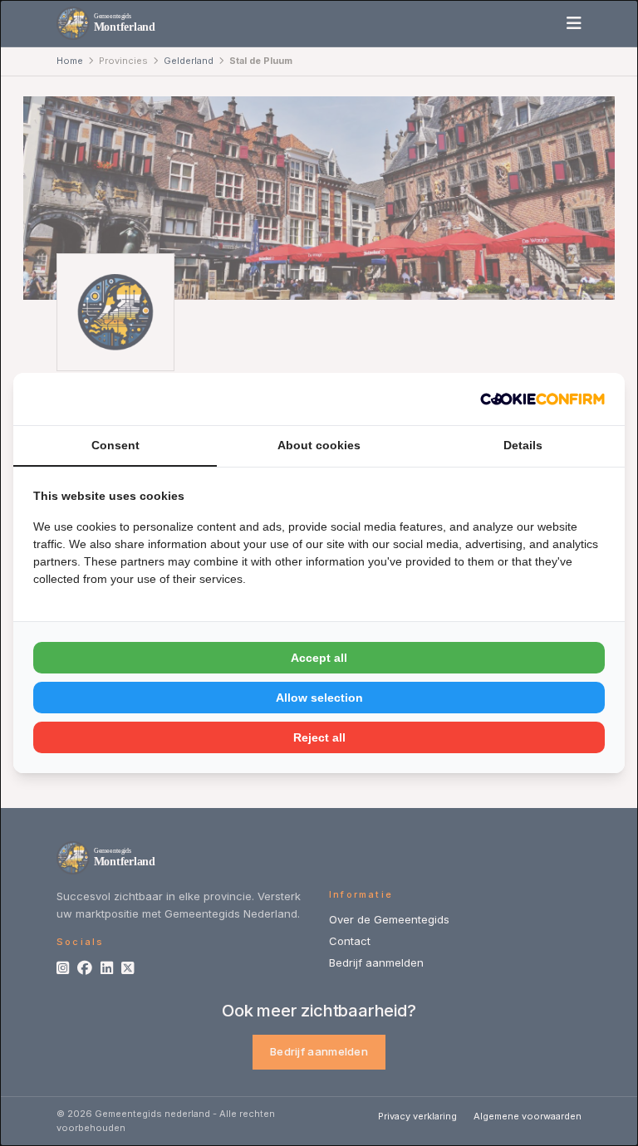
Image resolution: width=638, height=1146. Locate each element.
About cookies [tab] (319, 445)
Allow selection (319, 697)
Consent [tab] (115, 445)
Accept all (319, 657)
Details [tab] (522, 445)
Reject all (319, 737)
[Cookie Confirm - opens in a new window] (542, 399)
